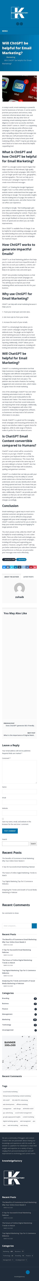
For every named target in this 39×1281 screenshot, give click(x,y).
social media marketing (10, 1092)
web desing (24, 1125)
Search (4, 839)
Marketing (10, 57)
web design (17, 1108)
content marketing (28, 1117)
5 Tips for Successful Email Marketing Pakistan (18, 867)
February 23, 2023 (11, 702)
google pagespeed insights (11, 1117)
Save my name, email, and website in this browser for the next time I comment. (16, 823)
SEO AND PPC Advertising (20, 1100)
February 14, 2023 (11, 690)
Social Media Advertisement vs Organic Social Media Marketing (15, 686)
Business (5, 1003)
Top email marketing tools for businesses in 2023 (15, 665)
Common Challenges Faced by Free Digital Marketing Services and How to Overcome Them (15, 624)
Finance (5, 1009)
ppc (34, 1121)
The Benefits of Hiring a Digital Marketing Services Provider (15, 675)
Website (5, 808)
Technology (6, 1025)
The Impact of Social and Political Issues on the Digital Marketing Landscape (16, 646)
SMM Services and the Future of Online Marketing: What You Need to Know (16, 697)
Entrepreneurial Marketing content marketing (17, 1096)
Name (4, 787)
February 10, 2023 (11, 639)
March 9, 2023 (10, 715)
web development (8, 1104)
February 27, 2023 (11, 650)
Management (7, 1014)
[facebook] (11, 1272)
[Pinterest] (23, 1272)
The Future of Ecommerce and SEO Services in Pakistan (16, 636)
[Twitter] (19, 1272)
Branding (5, 998)
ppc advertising (8, 1113)
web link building (13, 1125)
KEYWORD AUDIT (28, 1108)
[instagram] (15, 1272)
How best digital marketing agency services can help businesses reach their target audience (16, 709)
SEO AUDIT (6, 1100)
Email (4, 798)
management (7, 1108)
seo (4, 1125)
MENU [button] (5, 31)
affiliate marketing (22, 1104)
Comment (6, 758)
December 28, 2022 (12, 659)
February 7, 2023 (11, 630)
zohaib (19, 597)
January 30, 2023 (11, 679)
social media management (23, 1113)
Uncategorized (7, 1030)
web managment (25, 1121)
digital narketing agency (10, 1121)
